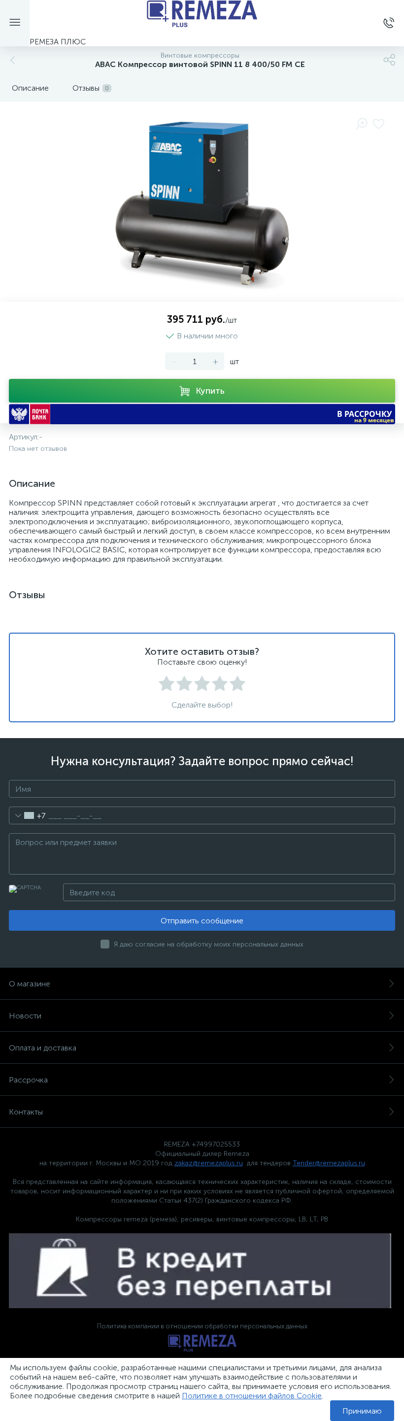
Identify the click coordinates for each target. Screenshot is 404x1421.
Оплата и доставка (42, 1047)
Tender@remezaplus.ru (329, 1163)
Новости (25, 1015)
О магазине (29, 983)
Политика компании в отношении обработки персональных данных (202, 1326)
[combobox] (27, 815)
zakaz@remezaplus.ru (208, 1163)
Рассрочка (28, 1079)
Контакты (26, 1111)
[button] (202, 414)
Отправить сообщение (202, 920)
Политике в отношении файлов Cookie (252, 1395)
